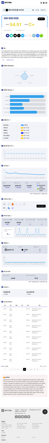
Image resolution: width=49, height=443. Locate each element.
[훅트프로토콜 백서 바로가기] (11, 35)
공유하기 (42, 18)
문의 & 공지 (3, 435)
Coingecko (43, 193)
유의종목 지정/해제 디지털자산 (6, 426)
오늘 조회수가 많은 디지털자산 (22, 423)
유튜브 (22, 416)
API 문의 (18, 437)
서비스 (2, 430)
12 (37, 369)
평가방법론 (3, 432)
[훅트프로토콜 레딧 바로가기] (34, 35)
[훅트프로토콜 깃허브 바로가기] (15, 35)
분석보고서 (3, 440)
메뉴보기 (46, 3)
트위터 (16, 416)
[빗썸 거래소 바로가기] (13, 204)
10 (30, 369)
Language (43, 3)
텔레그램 (19, 416)
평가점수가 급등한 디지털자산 (37, 423)
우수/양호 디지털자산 (35, 426)
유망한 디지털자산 (35, 428)
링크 (11, 219)
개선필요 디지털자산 (4, 428)
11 (34, 369)
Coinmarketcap (36, 193)
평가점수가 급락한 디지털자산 (6, 425)
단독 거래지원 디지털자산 (21, 428)
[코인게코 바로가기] (41, 35)
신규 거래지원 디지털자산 (21, 426)
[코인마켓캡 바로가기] (37, 35)
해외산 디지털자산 (35, 425)
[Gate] (9, 208)
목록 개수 (41, 366)
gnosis (9, 250)
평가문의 (2, 437)
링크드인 (25, 416)
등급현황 (3, 421)
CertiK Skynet (42, 281)
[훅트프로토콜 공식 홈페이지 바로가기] (7, 35)
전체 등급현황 (3, 423)
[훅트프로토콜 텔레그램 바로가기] (22, 35)
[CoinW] (13, 208)
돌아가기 (4, 10)
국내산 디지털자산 (20, 425)
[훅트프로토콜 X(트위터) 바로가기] (19, 35)
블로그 (28, 416)
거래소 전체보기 (41, 206)
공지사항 (33, 437)
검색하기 (41, 3)
